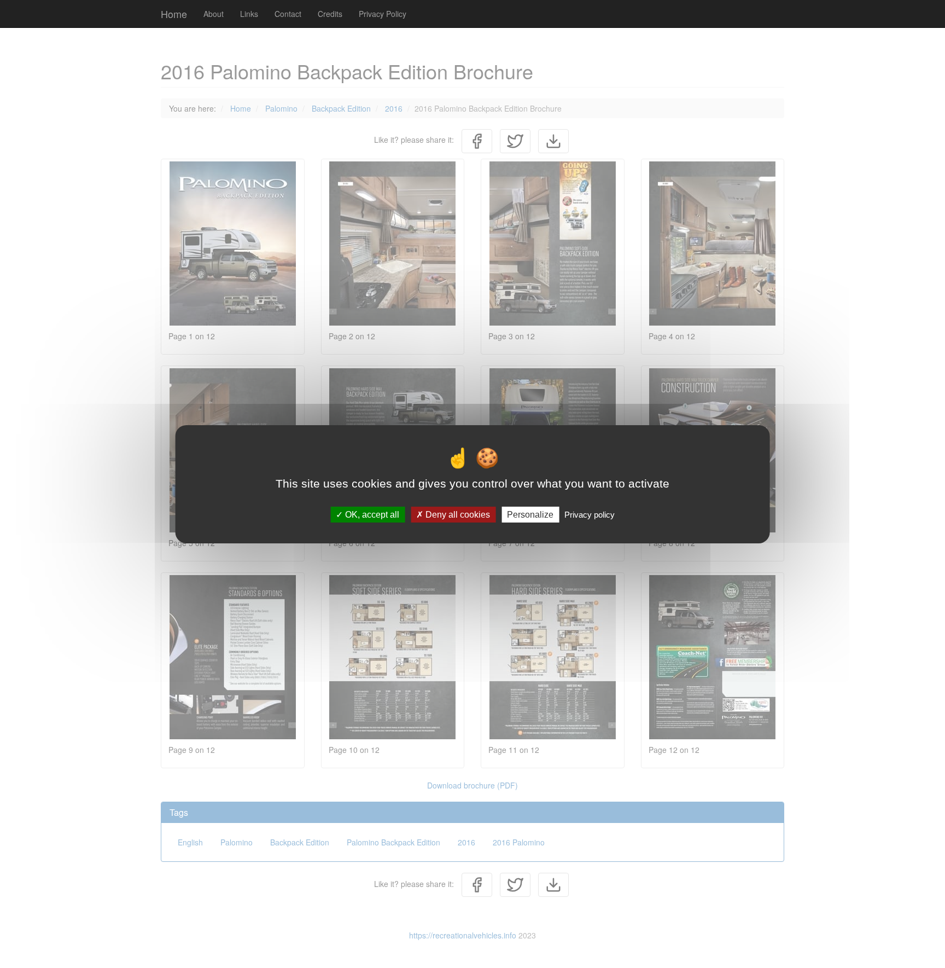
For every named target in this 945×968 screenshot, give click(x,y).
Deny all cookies (456, 514)
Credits (330, 13)
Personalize (530, 514)
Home (174, 14)
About (213, 13)
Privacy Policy (382, 13)
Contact (288, 13)
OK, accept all (371, 514)
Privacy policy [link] (589, 514)
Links (249, 13)
